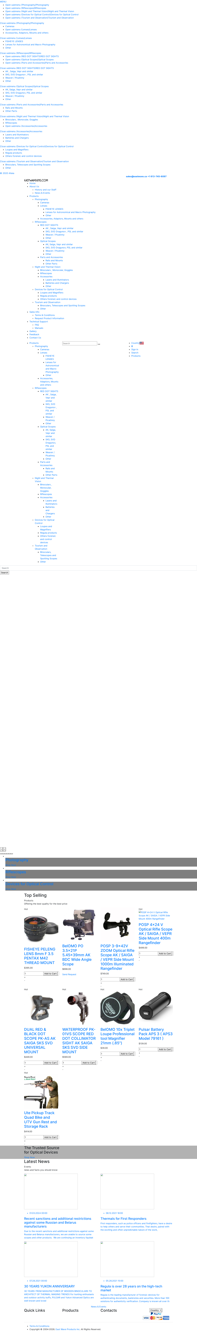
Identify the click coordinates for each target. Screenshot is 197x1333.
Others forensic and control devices (23, 156)
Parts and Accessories (56, 62)
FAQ (37, 324)
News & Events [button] (98, 1306)
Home (32, 183)
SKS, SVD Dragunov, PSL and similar (23, 92)
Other (8, 47)
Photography (42, 4)
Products (34, 196)
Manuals (39, 328)
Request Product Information (49, 318)
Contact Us (35, 337)
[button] (1, 853)
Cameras (9, 26)
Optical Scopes (46, 59)
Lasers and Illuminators (17, 134)
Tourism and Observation (61, 17)
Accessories (41, 126)
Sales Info (34, 312)
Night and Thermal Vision (61, 11)
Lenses (33, 29)
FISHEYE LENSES (14, 41)
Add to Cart (50, 973)
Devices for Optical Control (65, 14)
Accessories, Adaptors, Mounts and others (26, 32)
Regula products (13, 152)
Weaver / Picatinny (14, 77)
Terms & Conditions (45, 315)
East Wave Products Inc (68, 1329)
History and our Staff (45, 189)
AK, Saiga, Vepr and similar (19, 89)
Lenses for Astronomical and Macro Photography (30, 44)
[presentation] (1, 849)
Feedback (34, 334)
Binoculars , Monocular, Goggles (21, 119)
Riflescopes (40, 8)
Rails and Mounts (14, 107)
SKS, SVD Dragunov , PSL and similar (24, 74)
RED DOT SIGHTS (50, 56)
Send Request (69, 974)
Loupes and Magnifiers (16, 149)
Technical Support (38, 321)
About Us (34, 186)
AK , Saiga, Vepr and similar (19, 71)
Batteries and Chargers (17, 137)
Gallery (33, 331)
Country (154, 1310)
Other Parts (11, 111)
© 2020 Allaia (7, 173)
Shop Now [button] (29, 1157)
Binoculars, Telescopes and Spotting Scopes (27, 164)
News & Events (42, 193)
